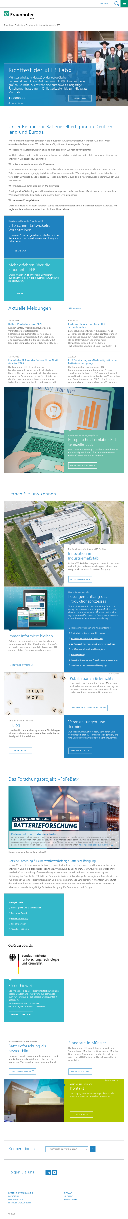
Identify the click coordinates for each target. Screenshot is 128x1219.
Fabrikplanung (78, 654)
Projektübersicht (21, 1014)
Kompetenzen (71, 1200)
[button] (9, 98)
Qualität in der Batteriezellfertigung (88, 665)
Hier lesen (20, 750)
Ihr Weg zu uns (80, 1071)
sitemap (68, 1193)
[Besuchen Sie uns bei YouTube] (54, 1172)
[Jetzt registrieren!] (34, 609)
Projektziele (17, 902)
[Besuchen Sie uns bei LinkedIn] (48, 1172)
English (104, 4)
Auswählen (93, 1149)
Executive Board (19, 913)
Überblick (20, 251)
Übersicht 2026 (80, 750)
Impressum (13, 1196)
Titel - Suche (116, 3)
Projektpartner (18, 924)
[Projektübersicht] (34, 958)
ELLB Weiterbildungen (19, 1203)
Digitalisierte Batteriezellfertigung (88, 633)
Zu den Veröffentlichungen (89, 708)
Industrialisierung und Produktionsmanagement (94, 660)
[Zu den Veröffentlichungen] (35, 694)
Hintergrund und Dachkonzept (26, 908)
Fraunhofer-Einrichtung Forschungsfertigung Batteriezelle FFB (32, 25)
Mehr (20, 293)
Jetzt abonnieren (21, 1071)
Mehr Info (82, 1114)
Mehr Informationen (82, 465)
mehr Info (72, 98)
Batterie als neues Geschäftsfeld (87, 638)
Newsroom (75, 308)
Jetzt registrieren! (21, 665)
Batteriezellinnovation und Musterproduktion (93, 644)
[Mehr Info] (35, 1100)
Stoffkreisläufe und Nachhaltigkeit (88, 649)
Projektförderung (19, 918)
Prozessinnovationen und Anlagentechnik (91, 628)
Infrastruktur (16, 1200)
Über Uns (68, 1196)
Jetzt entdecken (80, 579)
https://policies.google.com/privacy (94, 845)
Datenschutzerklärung (20, 1193)
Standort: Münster (20, 929)
